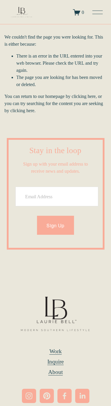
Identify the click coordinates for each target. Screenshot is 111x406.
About (55, 372)
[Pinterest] (47, 396)
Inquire (55, 362)
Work (55, 351)
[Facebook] (64, 396)
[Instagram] (29, 396)
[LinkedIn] (82, 396)
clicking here (84, 96)
